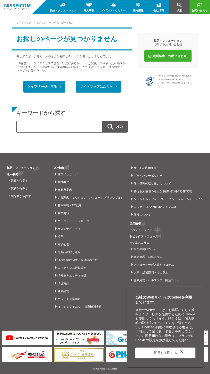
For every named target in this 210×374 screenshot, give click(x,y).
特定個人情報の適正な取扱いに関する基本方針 (164, 191)
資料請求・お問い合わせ (170, 56)
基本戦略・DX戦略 (70, 205)
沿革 (60, 236)
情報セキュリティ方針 (72, 275)
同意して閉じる (165, 353)
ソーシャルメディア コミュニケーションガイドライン (168, 199)
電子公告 (63, 244)
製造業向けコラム (145, 249)
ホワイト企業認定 (69, 299)
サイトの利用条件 (145, 167)
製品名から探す (21, 196)
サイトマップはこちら (96, 86)
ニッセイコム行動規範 (72, 267)
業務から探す (19, 188)
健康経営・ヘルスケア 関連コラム (157, 280)
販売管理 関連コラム (148, 256)
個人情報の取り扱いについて (152, 183)
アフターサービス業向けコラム (154, 264)
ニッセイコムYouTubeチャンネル (155, 206)
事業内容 (63, 213)
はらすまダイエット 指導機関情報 (80, 306)
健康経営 (63, 291)
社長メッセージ (68, 174)
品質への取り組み (69, 252)
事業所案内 (65, 189)
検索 (119, 127)
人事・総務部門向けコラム (151, 272)
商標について (142, 214)
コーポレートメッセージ (73, 221)
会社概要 (63, 182)
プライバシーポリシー (148, 175)
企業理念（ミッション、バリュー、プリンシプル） (91, 197)
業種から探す (19, 180)
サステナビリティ (69, 228)
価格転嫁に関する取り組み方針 (78, 260)
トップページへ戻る (42, 86)
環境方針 (63, 283)
